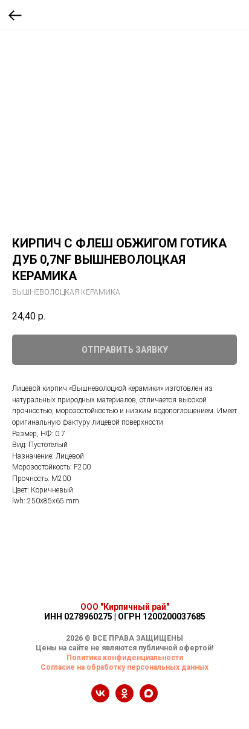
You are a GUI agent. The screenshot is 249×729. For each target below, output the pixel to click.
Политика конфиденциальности (124, 657)
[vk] (100, 699)
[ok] (124, 699)
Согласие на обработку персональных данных (124, 667)
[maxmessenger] (149, 699)
